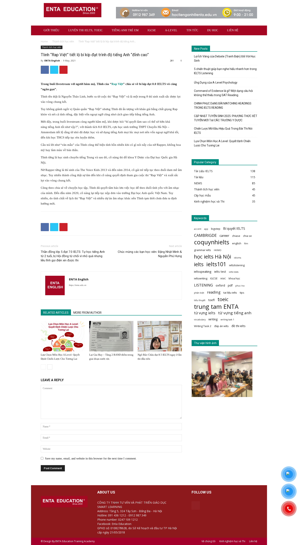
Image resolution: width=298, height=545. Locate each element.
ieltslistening (237, 265)
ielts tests (233, 271)
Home (44, 41)
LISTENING (203, 285)
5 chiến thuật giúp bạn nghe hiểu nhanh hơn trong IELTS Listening (225, 71)
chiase (236, 236)
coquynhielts (211, 242)
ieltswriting (200, 278)
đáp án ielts (221, 326)
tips (242, 292)
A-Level (171, 30)
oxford (220, 285)
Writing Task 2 (202, 326)
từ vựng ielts (204, 313)
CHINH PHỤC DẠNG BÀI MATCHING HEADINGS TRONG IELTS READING (222, 105)
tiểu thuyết (199, 300)
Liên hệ (232, 30)
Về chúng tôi (208, 541)
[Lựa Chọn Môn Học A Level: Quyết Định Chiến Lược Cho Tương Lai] (63, 336)
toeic (223, 299)
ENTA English (52, 60)
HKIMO (217, 250)
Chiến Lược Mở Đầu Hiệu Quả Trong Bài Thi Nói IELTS (223, 130)
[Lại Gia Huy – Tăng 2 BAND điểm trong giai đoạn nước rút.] (111, 336)
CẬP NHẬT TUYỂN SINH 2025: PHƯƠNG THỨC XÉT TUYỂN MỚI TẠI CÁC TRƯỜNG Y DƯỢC (225, 118)
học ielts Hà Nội (212, 256)
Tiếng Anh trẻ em (125, 30)
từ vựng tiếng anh (234, 313)
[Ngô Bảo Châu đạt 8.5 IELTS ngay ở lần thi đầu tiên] (160, 336)
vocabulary (200, 319)
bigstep (215, 229)
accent (197, 228)
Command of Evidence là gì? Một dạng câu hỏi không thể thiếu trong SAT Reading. (223, 93)
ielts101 (216, 264)
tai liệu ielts (230, 292)
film (246, 243)
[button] (252, 31)
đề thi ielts (238, 326)
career (224, 236)
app (206, 228)
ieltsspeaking (202, 271)
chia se (247, 236)
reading (214, 292)
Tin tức (192, 30)
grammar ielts (202, 250)
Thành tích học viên (63, 41)
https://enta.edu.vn (77, 285)
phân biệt (199, 292)
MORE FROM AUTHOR (87, 312)
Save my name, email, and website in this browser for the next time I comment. (91, 458)
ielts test (220, 271)
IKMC (223, 278)
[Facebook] (196, 505)
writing (213, 319)
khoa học (234, 278)
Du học (212, 30)
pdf (230, 285)
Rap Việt (117, 84)
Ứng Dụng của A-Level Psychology (215, 82)
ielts (199, 264)
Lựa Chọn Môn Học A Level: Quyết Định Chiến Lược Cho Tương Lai (222, 143)
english (236, 243)
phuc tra (239, 285)
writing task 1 (227, 319)
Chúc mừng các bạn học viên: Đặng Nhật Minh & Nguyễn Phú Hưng (150, 254)
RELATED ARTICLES (56, 312)
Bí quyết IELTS (234, 228)
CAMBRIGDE (205, 235)
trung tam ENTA (216, 307)
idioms (237, 257)
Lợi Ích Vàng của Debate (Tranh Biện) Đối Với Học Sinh (224, 58)
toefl (211, 300)
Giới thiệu (51, 30)
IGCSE (152, 30)
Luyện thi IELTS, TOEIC (85, 30)
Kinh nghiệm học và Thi (232, 541)
